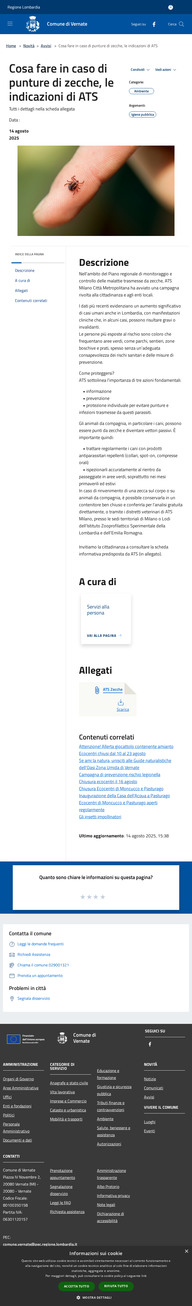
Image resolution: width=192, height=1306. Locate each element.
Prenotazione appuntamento (62, 1173)
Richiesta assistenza (67, 1212)
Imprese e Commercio (68, 1101)
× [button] (186, 1251)
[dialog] (96, 1276)
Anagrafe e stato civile (69, 1083)
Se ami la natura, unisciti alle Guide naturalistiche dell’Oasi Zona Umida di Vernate (125, 764)
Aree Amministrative (20, 1088)
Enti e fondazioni (17, 1106)
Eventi (149, 1131)
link (144, 1276)
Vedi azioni (163, 69)
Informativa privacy (113, 1196)
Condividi (138, 69)
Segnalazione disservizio (61, 1190)
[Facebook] (152, 24)
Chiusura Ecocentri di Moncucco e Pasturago (121, 788)
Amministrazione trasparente (111, 1173)
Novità (28, 46)
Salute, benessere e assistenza (113, 1131)
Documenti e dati (17, 1140)
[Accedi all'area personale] (171, 7)
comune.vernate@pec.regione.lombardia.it (40, 1244)
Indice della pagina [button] (29, 254)
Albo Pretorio (108, 1187)
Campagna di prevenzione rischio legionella (119, 774)
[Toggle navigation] (10, 24)
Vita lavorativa (62, 1092)
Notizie (150, 1079)
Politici (8, 1115)
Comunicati (153, 1088)
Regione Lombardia (24, 7)
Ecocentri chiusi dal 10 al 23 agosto (112, 753)
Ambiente (105, 1119)
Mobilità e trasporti (66, 1119)
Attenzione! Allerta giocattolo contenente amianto (126, 746)
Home (11, 46)
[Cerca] (181, 24)
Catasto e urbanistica (68, 1110)
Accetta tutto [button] (76, 1286)
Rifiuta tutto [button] (116, 1286)
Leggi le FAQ (60, 1203)
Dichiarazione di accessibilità (110, 1217)
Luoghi (150, 1122)
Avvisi (46, 46)
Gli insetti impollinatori (100, 816)
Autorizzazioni (109, 1144)
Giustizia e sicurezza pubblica (114, 1090)
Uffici (7, 1097)
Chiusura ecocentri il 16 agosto (108, 781)
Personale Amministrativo (16, 1127)
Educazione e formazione (108, 1074)
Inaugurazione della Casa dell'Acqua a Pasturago (124, 795)
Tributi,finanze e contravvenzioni (110, 1106)
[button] (96, 1297)
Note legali (106, 1205)
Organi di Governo (18, 1079)
